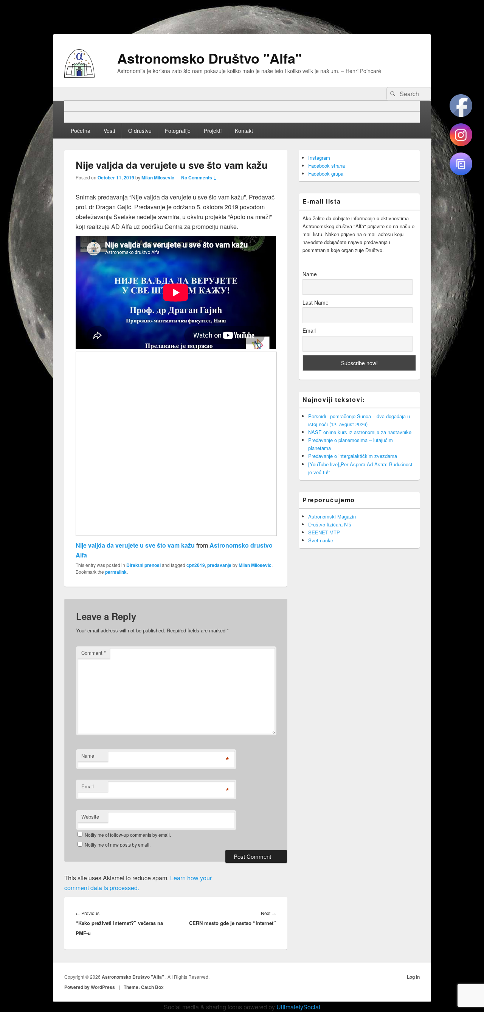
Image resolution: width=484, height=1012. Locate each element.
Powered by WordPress (89, 987)
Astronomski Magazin (332, 516)
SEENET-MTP (324, 532)
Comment (93, 652)
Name (87, 755)
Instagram (319, 157)
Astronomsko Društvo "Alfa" (209, 58)
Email (87, 786)
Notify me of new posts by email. (117, 844)
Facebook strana (326, 165)
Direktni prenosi (143, 565)
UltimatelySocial (298, 1007)
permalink (116, 571)
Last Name (315, 302)
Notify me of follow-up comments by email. (128, 834)
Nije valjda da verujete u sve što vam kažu (135, 545)
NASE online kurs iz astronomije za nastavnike (359, 432)
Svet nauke (320, 540)
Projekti (213, 130)
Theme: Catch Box (144, 987)
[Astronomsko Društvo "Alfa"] (79, 75)
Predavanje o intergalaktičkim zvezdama (352, 455)
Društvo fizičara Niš (329, 524)
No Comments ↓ (199, 177)
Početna (80, 130)
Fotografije (178, 130)
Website (90, 816)
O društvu (140, 130)
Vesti (109, 130)
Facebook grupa (325, 173)
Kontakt (244, 130)
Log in (413, 976)
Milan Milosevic (157, 177)
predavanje (219, 565)
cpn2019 (195, 565)
